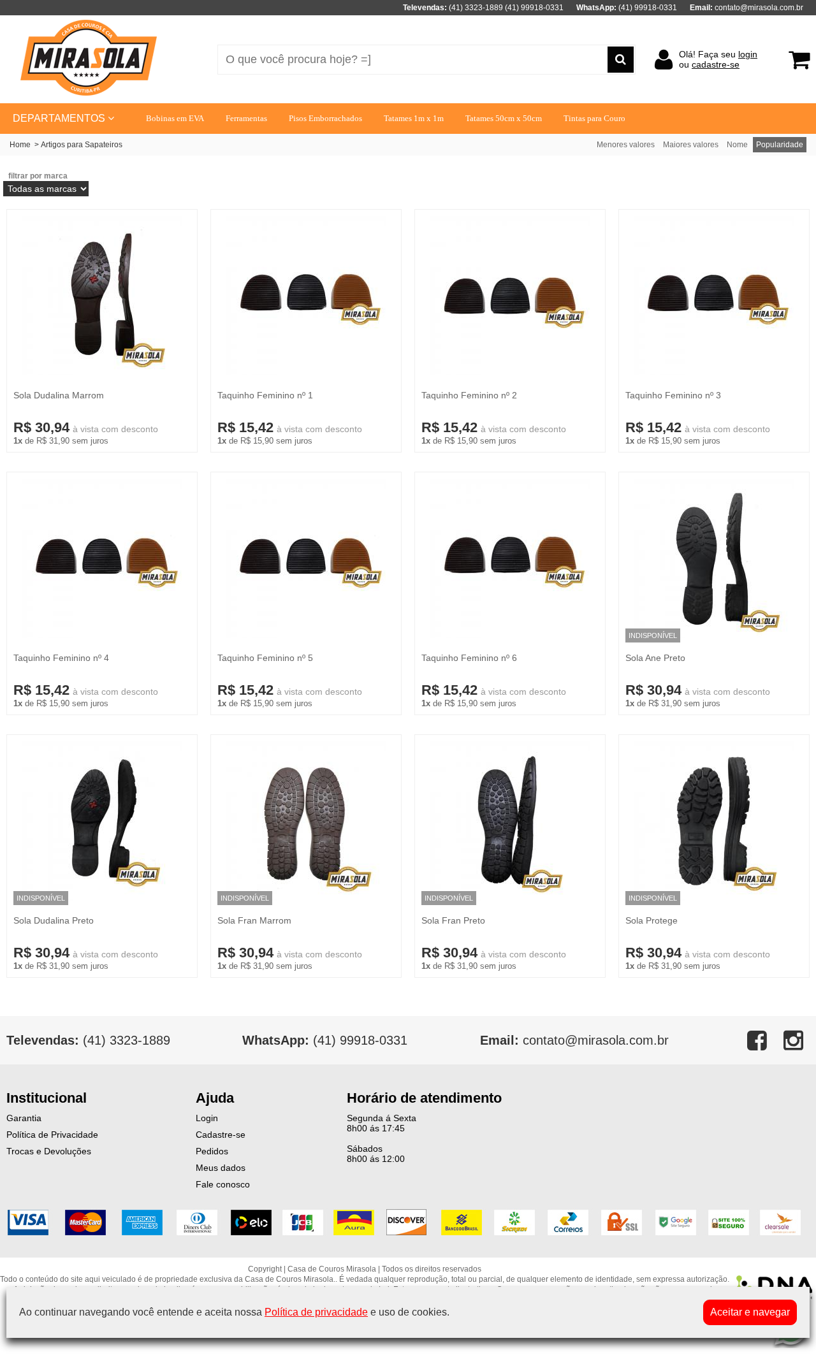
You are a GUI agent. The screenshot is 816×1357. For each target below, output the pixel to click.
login (747, 54)
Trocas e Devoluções (48, 1151)
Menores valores (626, 144)
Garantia (23, 1118)
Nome (737, 144)
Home (20, 144)
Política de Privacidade (52, 1134)
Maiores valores (690, 144)
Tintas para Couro (594, 118)
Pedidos (212, 1151)
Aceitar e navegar (750, 1312)
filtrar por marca (38, 175)
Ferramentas (246, 118)
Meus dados (220, 1168)
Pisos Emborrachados (325, 118)
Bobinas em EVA (175, 118)
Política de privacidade (316, 1312)
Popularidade (779, 144)
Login (207, 1118)
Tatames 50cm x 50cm (503, 118)
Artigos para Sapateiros (81, 144)
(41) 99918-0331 (324, 1040)
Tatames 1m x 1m (414, 118)
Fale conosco (223, 1184)
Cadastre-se (220, 1134)
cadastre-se (716, 64)
